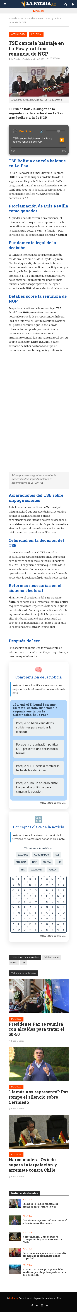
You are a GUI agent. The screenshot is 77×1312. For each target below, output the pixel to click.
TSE (23, 962)
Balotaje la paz (51, 957)
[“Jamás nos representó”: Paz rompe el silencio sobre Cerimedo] (39, 1064)
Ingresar (39, 10)
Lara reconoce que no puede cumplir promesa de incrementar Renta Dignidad (44, 1256)
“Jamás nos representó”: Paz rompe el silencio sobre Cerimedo (39, 1097)
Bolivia (13, 962)
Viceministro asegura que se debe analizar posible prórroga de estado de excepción (44, 1272)
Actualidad (18, 34)
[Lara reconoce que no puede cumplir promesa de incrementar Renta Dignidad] (15, 1252)
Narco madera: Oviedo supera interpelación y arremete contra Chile (33, 1164)
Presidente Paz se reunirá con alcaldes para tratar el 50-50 (36, 1029)
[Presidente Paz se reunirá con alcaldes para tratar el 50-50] (39, 996)
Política (36, 34)
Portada (13, 18)
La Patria (15, 59)
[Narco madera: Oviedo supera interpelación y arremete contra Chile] (39, 1132)
